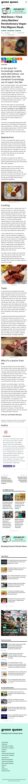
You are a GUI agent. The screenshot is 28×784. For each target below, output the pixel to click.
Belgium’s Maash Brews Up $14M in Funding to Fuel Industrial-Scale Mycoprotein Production (16, 585)
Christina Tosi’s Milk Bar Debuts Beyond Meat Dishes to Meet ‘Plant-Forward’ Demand (16, 592)
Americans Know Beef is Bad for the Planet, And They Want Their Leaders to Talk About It (17, 709)
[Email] (14, 59)
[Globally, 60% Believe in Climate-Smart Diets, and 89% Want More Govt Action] (4, 701)
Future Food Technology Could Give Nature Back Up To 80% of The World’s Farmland (7, 480)
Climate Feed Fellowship (8, 753)
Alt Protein (4, 30)
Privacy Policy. (11, 780)
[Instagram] (3, 61)
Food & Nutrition (10, 30)
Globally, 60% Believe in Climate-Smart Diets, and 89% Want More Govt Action (17, 701)
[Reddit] (19, 59)
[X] (9, 61)
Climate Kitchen (6, 770)
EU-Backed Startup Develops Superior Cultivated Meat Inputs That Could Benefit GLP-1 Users (17, 562)
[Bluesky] (14, 61)
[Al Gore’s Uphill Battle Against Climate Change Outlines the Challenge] (4, 716)
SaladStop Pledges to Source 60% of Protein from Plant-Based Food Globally (17, 569)
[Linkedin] (3, 59)
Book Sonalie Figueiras (7, 763)
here (20, 414)
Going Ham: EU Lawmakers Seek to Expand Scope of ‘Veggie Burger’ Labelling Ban (16, 600)
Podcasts (4, 749)
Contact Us (5, 769)
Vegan (16, 494)
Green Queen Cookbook (8, 755)
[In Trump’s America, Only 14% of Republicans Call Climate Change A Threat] (4, 693)
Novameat (10, 108)
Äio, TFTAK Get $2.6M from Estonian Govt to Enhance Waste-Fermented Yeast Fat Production (17, 577)
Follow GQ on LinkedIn (7, 746)
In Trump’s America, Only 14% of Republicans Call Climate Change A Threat (16, 693)
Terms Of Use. (17, 780)
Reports (4, 751)
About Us (4, 765)
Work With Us (5, 757)
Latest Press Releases (7, 761)
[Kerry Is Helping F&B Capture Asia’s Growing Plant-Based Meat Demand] (4, 681)
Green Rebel (22, 106)
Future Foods (18, 30)
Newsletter (4, 744)
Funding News (6, 511)
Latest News (5, 742)
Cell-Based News (6, 494)
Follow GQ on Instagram (8, 748)
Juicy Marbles (19, 108)
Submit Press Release (7, 759)
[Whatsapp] (9, 59)
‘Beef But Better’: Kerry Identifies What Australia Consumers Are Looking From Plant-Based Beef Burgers (17, 673)
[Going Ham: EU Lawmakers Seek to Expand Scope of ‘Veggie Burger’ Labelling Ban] (4, 600)
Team (3, 767)
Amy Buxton (7, 436)
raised (21, 114)
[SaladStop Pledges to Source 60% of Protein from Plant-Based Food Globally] (20, 497)
